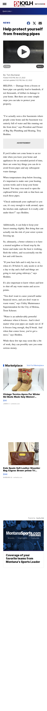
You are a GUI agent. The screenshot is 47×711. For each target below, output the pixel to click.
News (6, 22)
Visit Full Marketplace (35, 365)
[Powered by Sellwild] (40, 518)
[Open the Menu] (4, 4)
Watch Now (39, 4)
